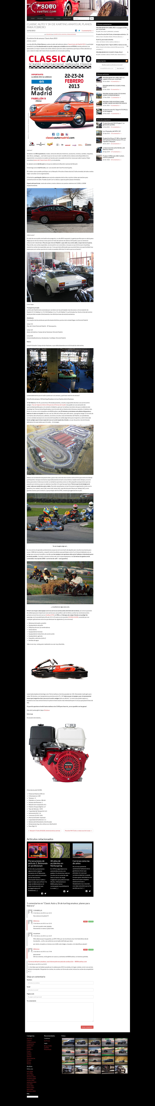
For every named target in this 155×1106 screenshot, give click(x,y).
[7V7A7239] (94, 1069)
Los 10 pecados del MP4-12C (112, 131)
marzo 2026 (30, 1075)
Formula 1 (30, 1049)
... (122, 36)
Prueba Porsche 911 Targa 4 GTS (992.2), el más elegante (115, 110)
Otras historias (71, 34)
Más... (28, 1093)
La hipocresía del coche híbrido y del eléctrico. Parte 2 (114, 148)
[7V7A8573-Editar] (108, 1042)
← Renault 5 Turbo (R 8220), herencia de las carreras (44, 830)
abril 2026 (30, 1073)
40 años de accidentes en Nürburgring (56, 863)
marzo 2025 (30, 1085)
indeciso (116, 42)
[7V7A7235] (81, 1069)
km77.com (47, 1041)
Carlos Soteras (107, 47)
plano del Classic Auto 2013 (42, 160)
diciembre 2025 (31, 1077)
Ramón (103, 42)
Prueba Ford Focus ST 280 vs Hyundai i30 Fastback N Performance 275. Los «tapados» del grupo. (114, 139)
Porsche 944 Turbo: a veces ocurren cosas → (78, 830)
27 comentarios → (116, 151)
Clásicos (29, 1040)
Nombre (29, 980)
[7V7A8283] (121, 1051)
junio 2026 (30, 1071)
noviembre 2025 (31, 1078)
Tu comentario (31, 1001)
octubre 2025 (30, 1080)
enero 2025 (30, 1089)
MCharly (115, 36)
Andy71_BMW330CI (108, 31)
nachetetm (116, 31)
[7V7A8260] (68, 1060)
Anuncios (29, 1038)
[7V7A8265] (108, 1051)
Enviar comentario (87, 1027)
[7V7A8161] (94, 1060)
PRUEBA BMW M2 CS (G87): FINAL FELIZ (109, 52)
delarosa (49, 34)
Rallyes (29, 1062)
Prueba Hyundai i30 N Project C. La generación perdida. (113, 124)
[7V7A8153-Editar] (81, 1060)
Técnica (29, 1063)
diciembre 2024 (31, 1091)
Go (92, 18)
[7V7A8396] (94, 1042)
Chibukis (110, 36)
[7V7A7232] (108, 1069)
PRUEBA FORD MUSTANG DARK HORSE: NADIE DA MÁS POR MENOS (115, 102)
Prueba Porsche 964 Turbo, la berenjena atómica (111, 34)
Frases (28, 1051)
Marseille (106, 36)
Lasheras (112, 42)
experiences (50, 18)
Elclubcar (47, 710)
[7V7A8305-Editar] (121, 1042)
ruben (97, 42)
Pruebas (40, 18)
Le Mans (29, 1054)
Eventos (64, 34)
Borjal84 (98, 31)
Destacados (30, 1045)
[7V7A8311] (68, 1051)
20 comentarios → (116, 159)
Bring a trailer (48, 1046)
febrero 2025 (30, 1087)
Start (33, 18)
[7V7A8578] (81, 1042)
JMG (102, 31)
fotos (58, 18)
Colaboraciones (31, 1042)
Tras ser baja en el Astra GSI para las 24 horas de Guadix (49, 405)
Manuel (101, 47)
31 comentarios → (116, 127)
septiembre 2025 (31, 1082)
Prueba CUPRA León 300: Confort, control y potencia (113, 156)
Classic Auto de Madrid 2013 (77, 44)
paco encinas (121, 47)
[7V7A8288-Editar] (94, 1051)
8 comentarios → (116, 89)
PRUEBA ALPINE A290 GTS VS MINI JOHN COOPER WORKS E (114, 94)
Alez (116, 54)
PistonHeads (47, 1049)
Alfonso (98, 36)
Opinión (29, 1056)
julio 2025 (29, 1084)
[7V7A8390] (81, 1051)
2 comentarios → (116, 97)
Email (28, 987)
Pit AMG (113, 54)
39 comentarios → (116, 133)
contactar (67, 18)
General (29, 1053)
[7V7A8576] (68, 1042)
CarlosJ (107, 42)
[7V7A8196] (108, 1060)
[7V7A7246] (68, 1069)
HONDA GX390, (73, 617)
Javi (100, 42)
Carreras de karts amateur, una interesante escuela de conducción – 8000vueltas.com (57, 962)
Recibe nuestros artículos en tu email (112, 65)
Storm (101, 36)
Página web (30, 994)
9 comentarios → (116, 113)
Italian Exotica (121, 54)
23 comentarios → (116, 143)
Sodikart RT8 (50, 615)
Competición (57, 34)
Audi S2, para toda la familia (104, 39)
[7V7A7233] (121, 1069)
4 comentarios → (115, 81)
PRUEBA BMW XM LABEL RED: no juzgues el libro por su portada (111, 28)
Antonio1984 (114, 47)
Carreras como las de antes (81, 862)
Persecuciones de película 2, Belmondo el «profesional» (38, 863)
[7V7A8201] (121, 1060)
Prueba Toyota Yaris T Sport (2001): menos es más (111, 44)
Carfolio (46, 1047)
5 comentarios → (87, 31)
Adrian (97, 47)
